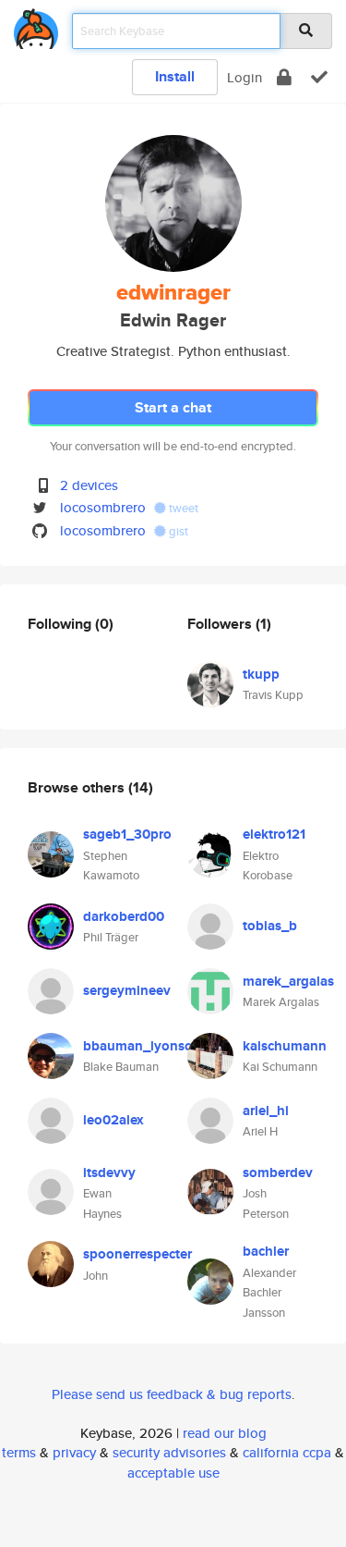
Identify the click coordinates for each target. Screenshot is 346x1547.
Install (175, 76)
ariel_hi (266, 1110)
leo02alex (113, 1120)
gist (177, 531)
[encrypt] (284, 77)
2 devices (89, 485)
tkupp (261, 674)
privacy (74, 1452)
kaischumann (285, 1046)
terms (19, 1452)
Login (244, 77)
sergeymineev (127, 990)
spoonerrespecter (137, 1254)
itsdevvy (109, 1172)
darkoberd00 (123, 916)
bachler (266, 1251)
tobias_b (270, 925)
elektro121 (274, 834)
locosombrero (103, 507)
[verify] (319, 77)
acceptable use (173, 1472)
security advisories (169, 1452)
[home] (36, 25)
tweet (182, 508)
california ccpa (287, 1452)
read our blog (225, 1433)
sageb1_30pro (127, 834)
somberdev (278, 1172)
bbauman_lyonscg (141, 1046)
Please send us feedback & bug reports (172, 1394)
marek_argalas (288, 981)
